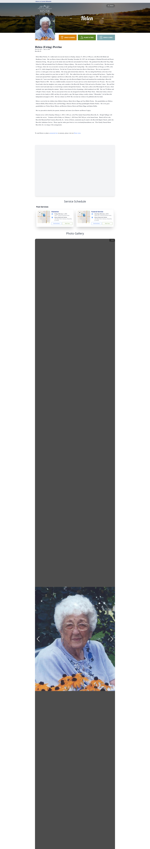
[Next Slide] (112, 639)
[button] (44, 215)
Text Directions (56, 223)
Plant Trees (67, 223)
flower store (77, 133)
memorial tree (54, 133)
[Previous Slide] (38, 639)
